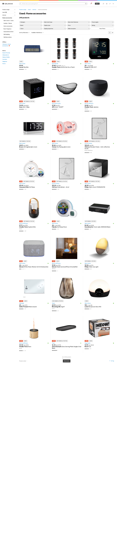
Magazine (4, 61)
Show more (66, 361)
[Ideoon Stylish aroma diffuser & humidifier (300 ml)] (66, 254)
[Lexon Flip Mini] (34, 55)
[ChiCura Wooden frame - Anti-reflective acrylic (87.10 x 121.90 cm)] (99, 135)
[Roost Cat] (99, 334)
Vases (53, 303)
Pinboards (21, 303)
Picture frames (88, 143)
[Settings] (91, 4)
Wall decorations (8, 37)
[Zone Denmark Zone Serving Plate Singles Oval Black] (66, 334)
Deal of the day (6, 53)
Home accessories (7, 18)
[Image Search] (85, 3)
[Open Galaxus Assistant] (103, 4)
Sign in (97, 3)
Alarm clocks (22, 63)
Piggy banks (87, 343)
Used (3, 12)
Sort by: (21, 32)
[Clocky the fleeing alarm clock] (66, 135)
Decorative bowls (56, 103)
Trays (53, 343)
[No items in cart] (113, 4)
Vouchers (4, 59)
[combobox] (26, 32)
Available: (33, 32)
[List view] (112, 33)
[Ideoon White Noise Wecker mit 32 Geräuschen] (34, 254)
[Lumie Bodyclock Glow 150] (99, 294)
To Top (112, 361)
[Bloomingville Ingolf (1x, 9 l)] (66, 294)
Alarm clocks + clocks (9, 20)
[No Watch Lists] (110, 4)
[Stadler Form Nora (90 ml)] (34, 334)
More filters (102, 28)
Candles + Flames (8, 23)
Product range (5, 9)
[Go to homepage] (7, 4)
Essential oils (55, 63)
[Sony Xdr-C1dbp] (34, 95)
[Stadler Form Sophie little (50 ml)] (34, 215)
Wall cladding (7, 34)
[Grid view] (109, 33)
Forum (4, 63)
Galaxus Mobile (6, 57)
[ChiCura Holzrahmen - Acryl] (66, 175)
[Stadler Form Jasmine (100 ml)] (99, 95)
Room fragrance (7, 29)
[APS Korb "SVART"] (66, 95)
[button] (48, 63)
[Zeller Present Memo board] (34, 294)
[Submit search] (20, 3)
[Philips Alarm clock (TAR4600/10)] (99, 175)
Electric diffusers (89, 103)
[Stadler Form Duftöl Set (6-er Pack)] (66, 55)
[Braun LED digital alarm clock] (34, 135)
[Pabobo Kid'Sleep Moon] (66, 215)
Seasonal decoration (8, 31)
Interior (4, 15)
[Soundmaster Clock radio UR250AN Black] (99, 215)
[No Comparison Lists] (107, 4)
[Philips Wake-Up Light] (99, 254)
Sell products (5, 55)
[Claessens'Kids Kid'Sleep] (34, 175)
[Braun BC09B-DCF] (99, 55)
